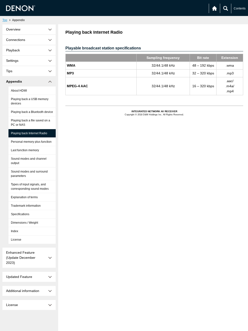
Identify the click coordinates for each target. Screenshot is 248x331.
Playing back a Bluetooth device (32, 112)
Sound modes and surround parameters (29, 174)
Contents (240, 8)
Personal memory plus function (31, 141)
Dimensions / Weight (24, 222)
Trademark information (26, 205)
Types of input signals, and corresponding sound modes (30, 186)
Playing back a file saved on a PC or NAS (30, 122)
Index (14, 231)
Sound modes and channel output (28, 161)
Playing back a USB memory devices (29, 101)
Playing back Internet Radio (29, 133)
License (16, 239)
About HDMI (19, 90)
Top (4, 20)
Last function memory (25, 150)
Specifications (20, 214)
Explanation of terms (24, 197)
